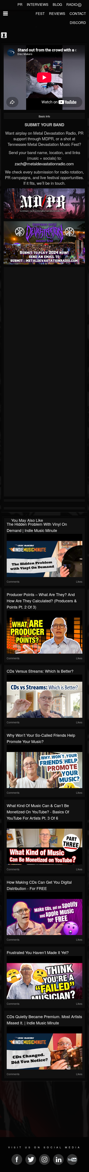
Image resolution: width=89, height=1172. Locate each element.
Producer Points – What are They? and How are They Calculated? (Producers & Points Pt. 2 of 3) (42, 601)
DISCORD (78, 22)
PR (19, 4)
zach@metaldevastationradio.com (44, 163)
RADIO (71, 4)
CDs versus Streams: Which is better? (40, 671)
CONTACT (78, 13)
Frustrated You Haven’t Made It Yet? (38, 952)
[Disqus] (44, 326)
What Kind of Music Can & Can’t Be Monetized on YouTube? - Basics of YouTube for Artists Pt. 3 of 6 (38, 812)
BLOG (57, 4)
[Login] (79, 4)
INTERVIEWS (37, 4)
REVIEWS (57, 13)
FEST (40, 13)
